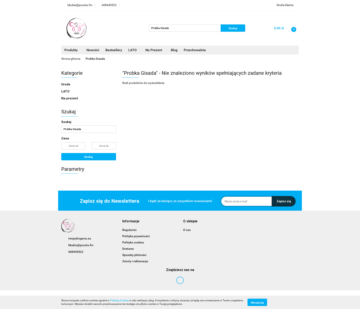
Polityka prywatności (136, 236)
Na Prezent (154, 50)
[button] (130, 221)
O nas (187, 230)
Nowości (92, 50)
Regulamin (129, 230)
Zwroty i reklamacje (135, 261)
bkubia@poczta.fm (80, 245)
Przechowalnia (195, 50)
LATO (133, 50)
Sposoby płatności (134, 255)
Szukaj (88, 156)
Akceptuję (257, 302)
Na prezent (69, 98)
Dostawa (128, 248)
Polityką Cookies (119, 300)
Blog (174, 50)
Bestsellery (113, 50)
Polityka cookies (133, 242)
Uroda (66, 84)
